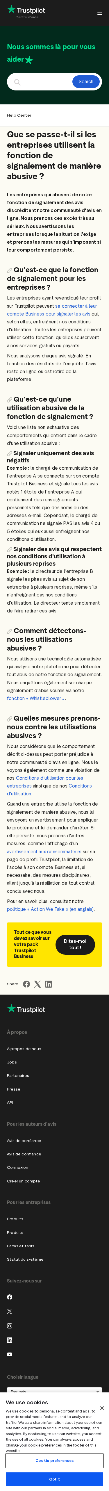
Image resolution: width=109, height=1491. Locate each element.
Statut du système (25, 1259)
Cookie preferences (54, 1460)
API (10, 1102)
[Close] (102, 1408)
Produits (15, 1218)
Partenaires (18, 1075)
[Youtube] (9, 1354)
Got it (54, 1479)
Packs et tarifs (21, 1246)
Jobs (12, 1062)
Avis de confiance (24, 1140)
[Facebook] (9, 1297)
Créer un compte (23, 1181)
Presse (13, 1089)
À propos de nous (24, 1048)
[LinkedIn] (9, 1340)
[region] (54, 1441)
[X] (9, 1311)
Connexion (17, 1167)
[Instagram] (9, 1325)
